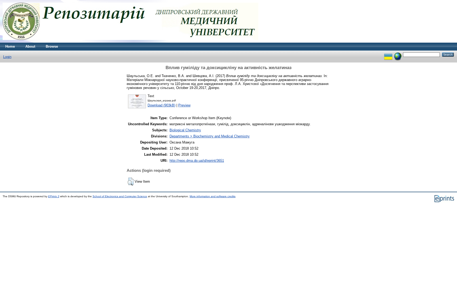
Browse (52, 46)
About (30, 46)
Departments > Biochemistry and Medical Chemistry (210, 136)
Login (7, 57)
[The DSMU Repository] (130, 41)
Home (10, 46)
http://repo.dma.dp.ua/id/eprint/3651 (197, 161)
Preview (184, 105)
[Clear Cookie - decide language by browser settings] (398, 54)
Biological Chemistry (185, 130)
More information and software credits (212, 196)
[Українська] (388, 54)
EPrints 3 (53, 196)
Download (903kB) (161, 105)
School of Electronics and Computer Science (120, 196)
